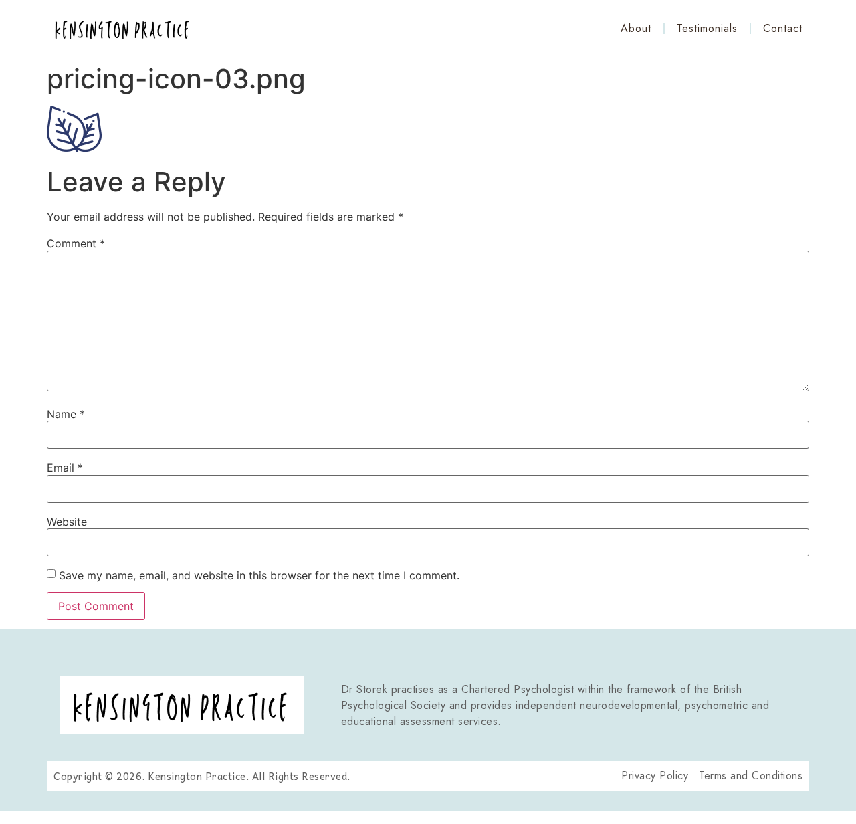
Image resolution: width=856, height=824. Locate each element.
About (636, 28)
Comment (76, 243)
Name (66, 414)
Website (67, 521)
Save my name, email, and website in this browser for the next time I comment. (259, 575)
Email (65, 467)
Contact (782, 28)
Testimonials (707, 28)
